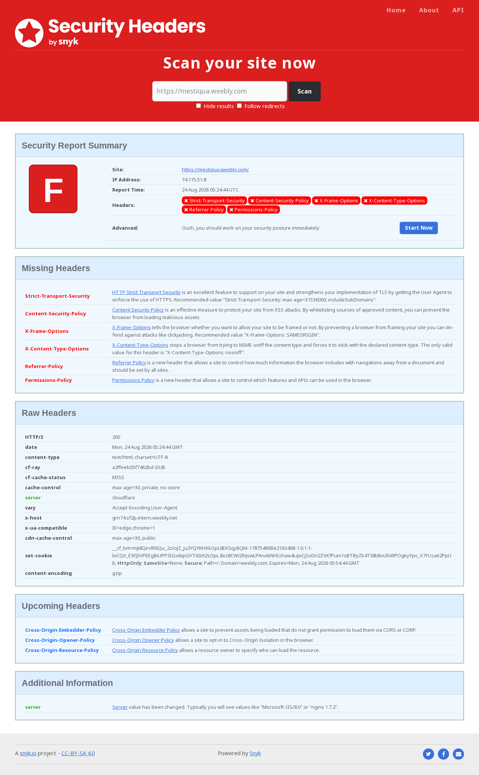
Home (396, 10)
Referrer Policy (129, 362)
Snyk (255, 753)
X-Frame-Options (131, 327)
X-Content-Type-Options (140, 344)
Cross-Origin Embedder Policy (146, 630)
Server (120, 707)
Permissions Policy (133, 380)
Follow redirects (264, 106)
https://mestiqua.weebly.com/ (215, 169)
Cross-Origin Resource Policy (145, 650)
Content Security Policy (138, 309)
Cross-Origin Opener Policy (143, 640)
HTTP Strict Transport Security (146, 292)
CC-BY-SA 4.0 (78, 753)
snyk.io (28, 753)
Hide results (218, 106)
